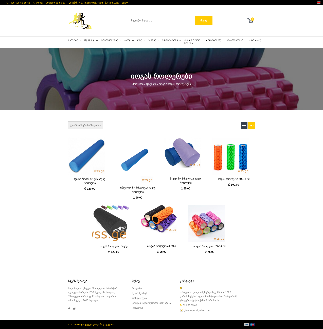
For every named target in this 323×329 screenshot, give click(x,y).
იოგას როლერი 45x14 (161, 246)
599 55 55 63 (190, 305)
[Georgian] (318, 2)
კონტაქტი (137, 307)
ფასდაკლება (139, 298)
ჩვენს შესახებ (139, 293)
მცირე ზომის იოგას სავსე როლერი (185, 180)
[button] (76, 40)
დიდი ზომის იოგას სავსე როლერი (89, 181)
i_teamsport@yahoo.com (197, 310)
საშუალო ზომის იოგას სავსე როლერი (137, 189)
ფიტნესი (151, 84)
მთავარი (137, 84)
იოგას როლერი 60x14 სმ (233, 179)
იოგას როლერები (179, 84)
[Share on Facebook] (69, 308)
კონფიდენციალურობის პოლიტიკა (151, 303)
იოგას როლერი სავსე (114, 246)
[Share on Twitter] (74, 308)
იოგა (162, 84)
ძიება (203, 20)
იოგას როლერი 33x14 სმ (209, 246)
